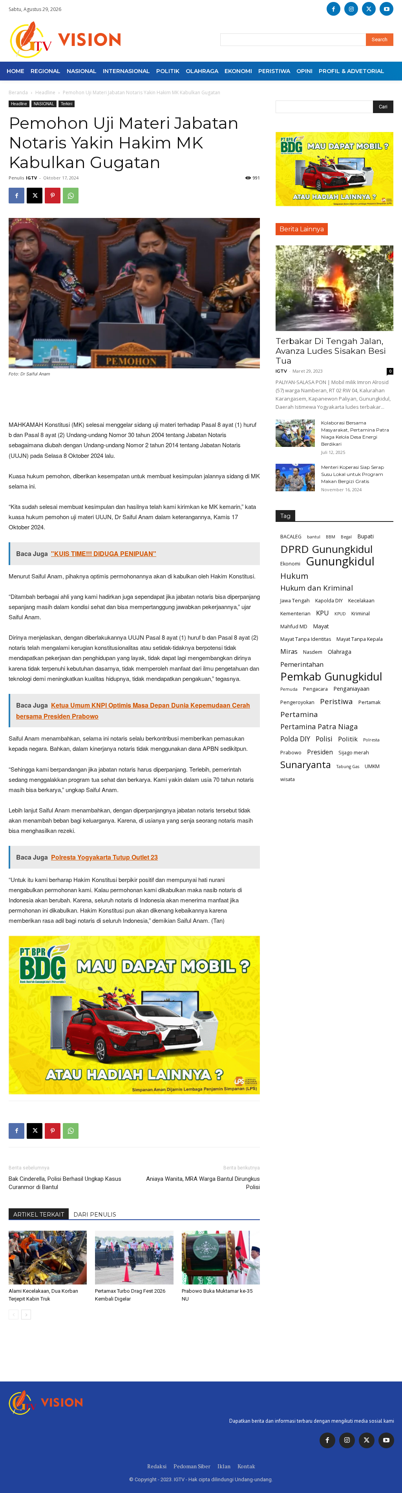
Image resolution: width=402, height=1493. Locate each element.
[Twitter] (367, 1440)
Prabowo (291, 752)
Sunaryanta (305, 765)
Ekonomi (290, 563)
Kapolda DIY (329, 600)
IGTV (31, 178)
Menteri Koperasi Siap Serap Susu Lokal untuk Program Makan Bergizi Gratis (352, 474)
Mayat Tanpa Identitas (305, 639)
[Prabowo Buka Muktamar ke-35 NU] (221, 1257)
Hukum (294, 576)
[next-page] (26, 1314)
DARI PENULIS (94, 1214)
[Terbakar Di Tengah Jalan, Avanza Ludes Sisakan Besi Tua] (334, 288)
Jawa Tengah (295, 600)
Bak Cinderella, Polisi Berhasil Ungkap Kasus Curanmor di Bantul (65, 1183)
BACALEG (291, 536)
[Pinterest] (52, 195)
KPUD (340, 614)
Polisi (324, 739)
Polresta (371, 740)
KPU (322, 613)
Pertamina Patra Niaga (319, 727)
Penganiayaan (351, 688)
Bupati (365, 536)
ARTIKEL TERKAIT (38, 1214)
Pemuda (289, 689)
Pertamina (299, 714)
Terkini (66, 103)
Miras (289, 651)
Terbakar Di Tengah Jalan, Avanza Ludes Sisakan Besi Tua (331, 351)
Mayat (321, 626)
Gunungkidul (340, 561)
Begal (346, 537)
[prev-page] (13, 1314)
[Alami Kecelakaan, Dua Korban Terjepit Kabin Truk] (48, 1257)
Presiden (320, 752)
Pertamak (369, 702)
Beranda (18, 92)
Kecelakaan (361, 600)
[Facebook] (333, 9)
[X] (369, 9)
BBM (330, 537)
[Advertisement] (134, 399)
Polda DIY (295, 739)
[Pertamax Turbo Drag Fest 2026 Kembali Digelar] (134, 1257)
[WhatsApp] (71, 195)
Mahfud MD (293, 626)
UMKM (372, 766)
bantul (313, 537)
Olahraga (339, 651)
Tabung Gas (347, 766)
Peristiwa (336, 701)
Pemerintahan (301, 664)
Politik (348, 739)
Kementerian (295, 613)
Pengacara (315, 689)
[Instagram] (351, 9)
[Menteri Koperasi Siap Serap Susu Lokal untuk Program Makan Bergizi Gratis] (295, 477)
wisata (287, 779)
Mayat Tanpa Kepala (359, 639)
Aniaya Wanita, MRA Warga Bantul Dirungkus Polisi (203, 1183)
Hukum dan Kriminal (316, 588)
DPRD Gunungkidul (326, 549)
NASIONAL (44, 103)
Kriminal (360, 613)
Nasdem (312, 652)
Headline (45, 92)
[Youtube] (386, 9)
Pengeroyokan (297, 702)
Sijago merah (353, 752)
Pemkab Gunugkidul (331, 676)
